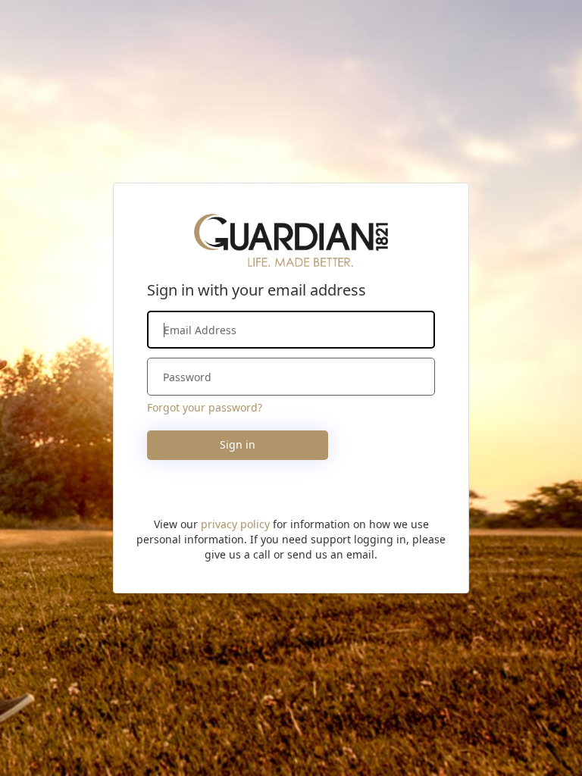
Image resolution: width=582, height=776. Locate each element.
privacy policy (235, 524)
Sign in (237, 444)
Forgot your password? (204, 407)
